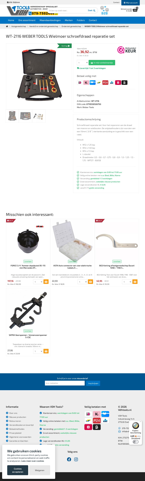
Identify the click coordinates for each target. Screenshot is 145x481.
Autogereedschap (18, 26)
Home (11, 20)
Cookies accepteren (17, 470)
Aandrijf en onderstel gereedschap (43, 26)
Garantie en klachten (18, 441)
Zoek (90, 10)
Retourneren (15, 421)
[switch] (135, 441)
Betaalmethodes (16, 429)
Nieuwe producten (17, 417)
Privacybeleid (15, 433)
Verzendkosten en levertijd (21, 425)
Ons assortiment (26, 20)
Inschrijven (93, 383)
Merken (69, 20)
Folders (81, 20)
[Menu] (140, 422)
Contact (116, 2)
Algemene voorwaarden (20, 437)
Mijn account (131, 2)
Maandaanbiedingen (50, 20)
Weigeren (39, 470)
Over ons (13, 413)
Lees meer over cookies (32, 461)
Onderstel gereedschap (71, 26)
